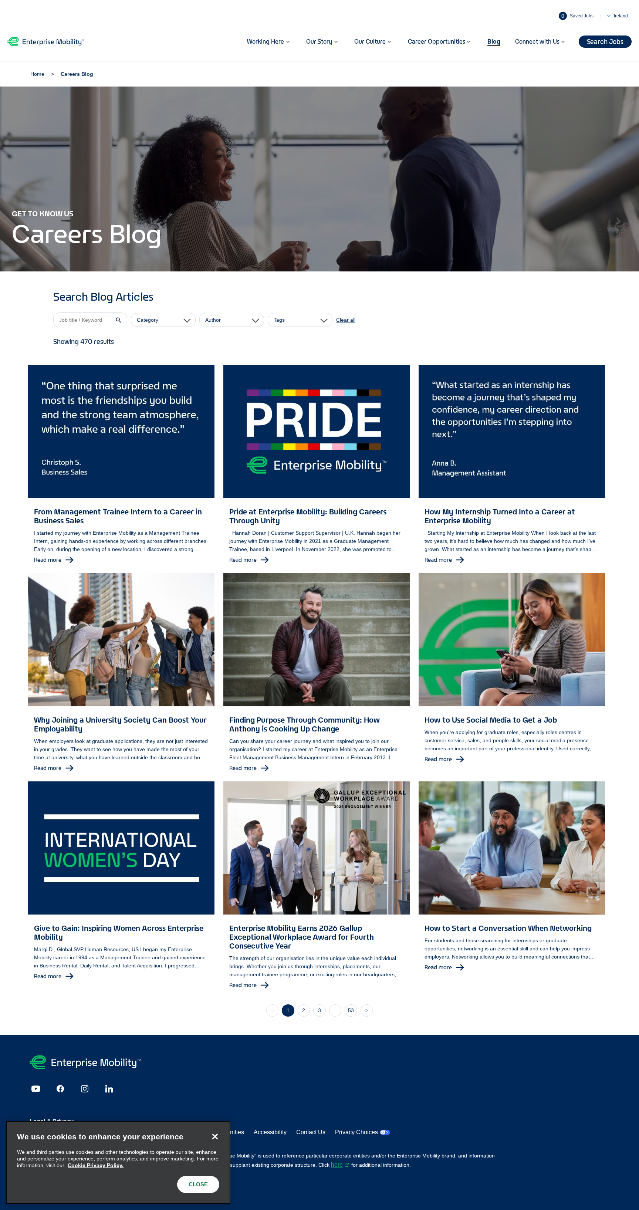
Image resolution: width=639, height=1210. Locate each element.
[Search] (118, 319)
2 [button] (303, 1010)
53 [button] (351, 1010)
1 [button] (288, 1010)
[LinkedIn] (109, 1088)
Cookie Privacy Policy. (96, 1165)
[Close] (214, 1136)
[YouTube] (36, 1088)
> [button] (366, 1010)
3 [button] (319, 1010)
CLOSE (198, 1184)
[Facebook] (60, 1088)
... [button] (335, 1010)
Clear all (345, 320)
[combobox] (163, 320)
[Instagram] (84, 1088)
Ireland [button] (621, 15)
